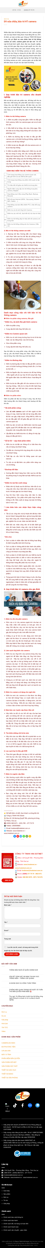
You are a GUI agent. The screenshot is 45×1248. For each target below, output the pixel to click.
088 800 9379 (27, 877)
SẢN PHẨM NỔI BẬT (9, 1062)
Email (6, 930)
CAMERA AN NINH (8, 1043)
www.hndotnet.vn (30, 864)
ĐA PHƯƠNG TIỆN (8, 1047)
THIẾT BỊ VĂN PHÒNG (10, 1078)
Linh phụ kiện (6, 1051)
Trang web (7, 939)
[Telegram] (20, 836)
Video (3, 1031)
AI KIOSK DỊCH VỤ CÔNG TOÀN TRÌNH (22, 983)
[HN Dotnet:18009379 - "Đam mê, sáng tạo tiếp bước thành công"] (22, 3)
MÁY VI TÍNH (6, 1054)
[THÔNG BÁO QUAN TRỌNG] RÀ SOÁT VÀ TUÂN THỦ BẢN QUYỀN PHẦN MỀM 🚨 (26, 990)
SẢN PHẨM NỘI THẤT (10, 1066)
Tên (6, 922)
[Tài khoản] (42, 3)
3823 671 (38, 874)
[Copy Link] (30, 836)
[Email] (27, 836)
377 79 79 (30, 874)
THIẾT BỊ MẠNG (7, 1074)
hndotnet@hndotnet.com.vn (32, 870)
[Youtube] (17, 836)
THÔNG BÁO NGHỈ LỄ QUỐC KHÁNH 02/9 (23, 970)
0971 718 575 (37, 877)
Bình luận (7, 905)
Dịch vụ (6, 19)
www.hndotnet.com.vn (23, 868)
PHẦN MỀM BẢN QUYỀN (11, 1058)
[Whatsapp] (23, 836)
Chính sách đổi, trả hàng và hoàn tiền (15, 1223)
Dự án (4, 1016)
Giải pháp (5, 1020)
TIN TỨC (5, 1027)
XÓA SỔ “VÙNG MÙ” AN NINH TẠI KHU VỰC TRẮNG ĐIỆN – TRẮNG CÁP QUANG (24, 977)
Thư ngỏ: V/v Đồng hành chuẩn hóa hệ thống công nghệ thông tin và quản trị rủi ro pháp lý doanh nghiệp (26, 998)
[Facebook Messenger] (14, 836)
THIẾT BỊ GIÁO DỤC (9, 1070)
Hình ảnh (5, 1024)
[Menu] (3, 3)
